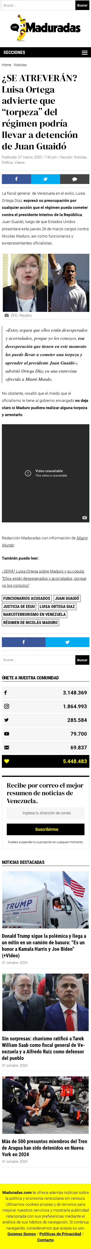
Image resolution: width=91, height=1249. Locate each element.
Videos (19, 162)
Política (7, 162)
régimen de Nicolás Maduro (30, 622)
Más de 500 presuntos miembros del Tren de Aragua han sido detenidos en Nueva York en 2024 (44, 1147)
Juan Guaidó (67, 598)
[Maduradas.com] (45, 40)
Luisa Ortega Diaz (57, 606)
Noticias (20, 65)
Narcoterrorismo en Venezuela (34, 614)
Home (6, 65)
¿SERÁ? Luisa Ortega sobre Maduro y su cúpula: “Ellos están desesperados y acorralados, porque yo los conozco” (44, 578)
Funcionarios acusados (26, 598)
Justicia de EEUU (19, 606)
